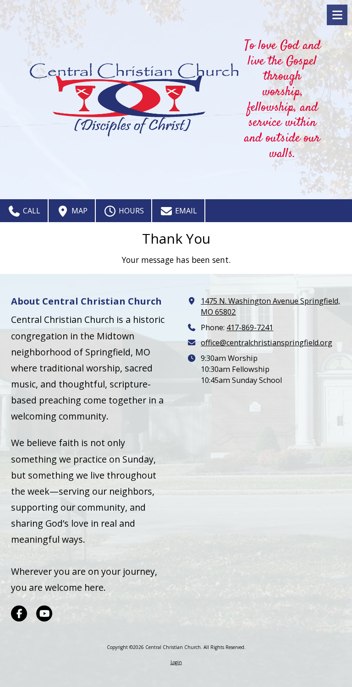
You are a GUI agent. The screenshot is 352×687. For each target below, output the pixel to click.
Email (185, 211)
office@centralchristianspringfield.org (266, 343)
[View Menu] (337, 15)
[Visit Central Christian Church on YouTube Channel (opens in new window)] (44, 613)
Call (30, 211)
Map (79, 211)
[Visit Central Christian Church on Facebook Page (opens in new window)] (19, 613)
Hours (130, 211)
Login (176, 662)
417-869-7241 (249, 327)
